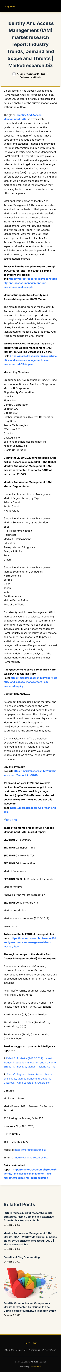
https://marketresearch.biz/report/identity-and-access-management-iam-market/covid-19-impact (30, 360)
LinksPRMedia (35, 1366)
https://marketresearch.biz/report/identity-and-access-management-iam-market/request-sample (30, 283)
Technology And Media (30, 77)
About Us (9, 1349)
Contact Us (21, 1349)
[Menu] (56, 6)
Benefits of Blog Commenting (22, 1257)
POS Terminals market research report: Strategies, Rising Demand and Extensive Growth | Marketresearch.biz (29, 1216)
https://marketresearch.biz (30, 1149)
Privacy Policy (49, 1349)
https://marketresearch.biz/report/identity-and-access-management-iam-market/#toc (30, 942)
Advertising (34, 1349)
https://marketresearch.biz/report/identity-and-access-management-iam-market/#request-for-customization (30, 1173)
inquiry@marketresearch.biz (31, 1157)
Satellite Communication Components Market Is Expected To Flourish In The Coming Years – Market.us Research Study (30, 1307)
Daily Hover (10, 6)
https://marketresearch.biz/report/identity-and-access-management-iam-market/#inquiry (30, 682)
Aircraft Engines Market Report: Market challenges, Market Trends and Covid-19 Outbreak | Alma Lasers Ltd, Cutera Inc (28, 1078)
